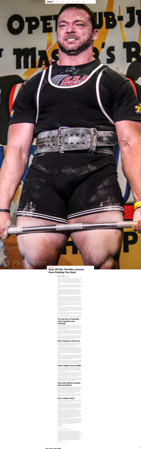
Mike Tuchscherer (66, 276)
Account (83, 1)
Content (63, 1)
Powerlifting (51, 267)
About (73, 1)
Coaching (57, 1)
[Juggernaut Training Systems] (50, 2)
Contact (78, 1)
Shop (68, 1)
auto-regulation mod (74, 325)
